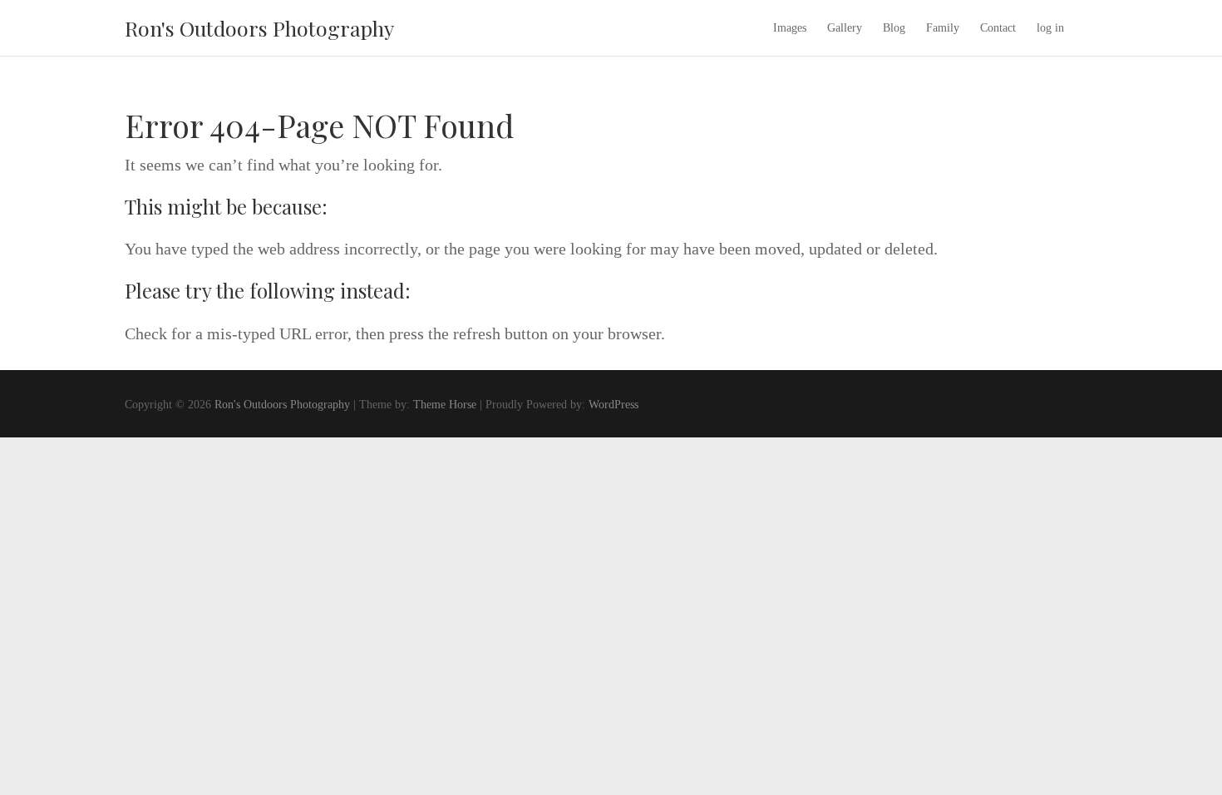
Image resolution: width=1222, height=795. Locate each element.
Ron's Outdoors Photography (259, 28)
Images (789, 28)
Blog (894, 28)
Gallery (844, 28)
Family (942, 28)
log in (1050, 28)
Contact (998, 28)
